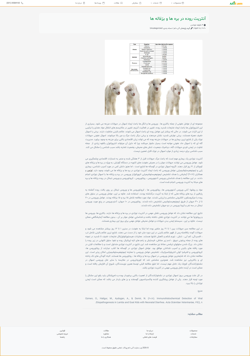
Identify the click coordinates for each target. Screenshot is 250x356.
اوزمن (89, 170)
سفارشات (193, 337)
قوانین (62, 330)
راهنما (62, 337)
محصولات (193, 330)
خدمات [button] (155, 3)
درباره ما (78, 3)
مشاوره (106, 334)
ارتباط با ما (150, 334)
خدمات (193, 334)
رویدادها (98, 3)
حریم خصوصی (62, 334)
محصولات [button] (177, 3)
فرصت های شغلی (150, 337)
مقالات (117, 3)
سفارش (135, 3)
